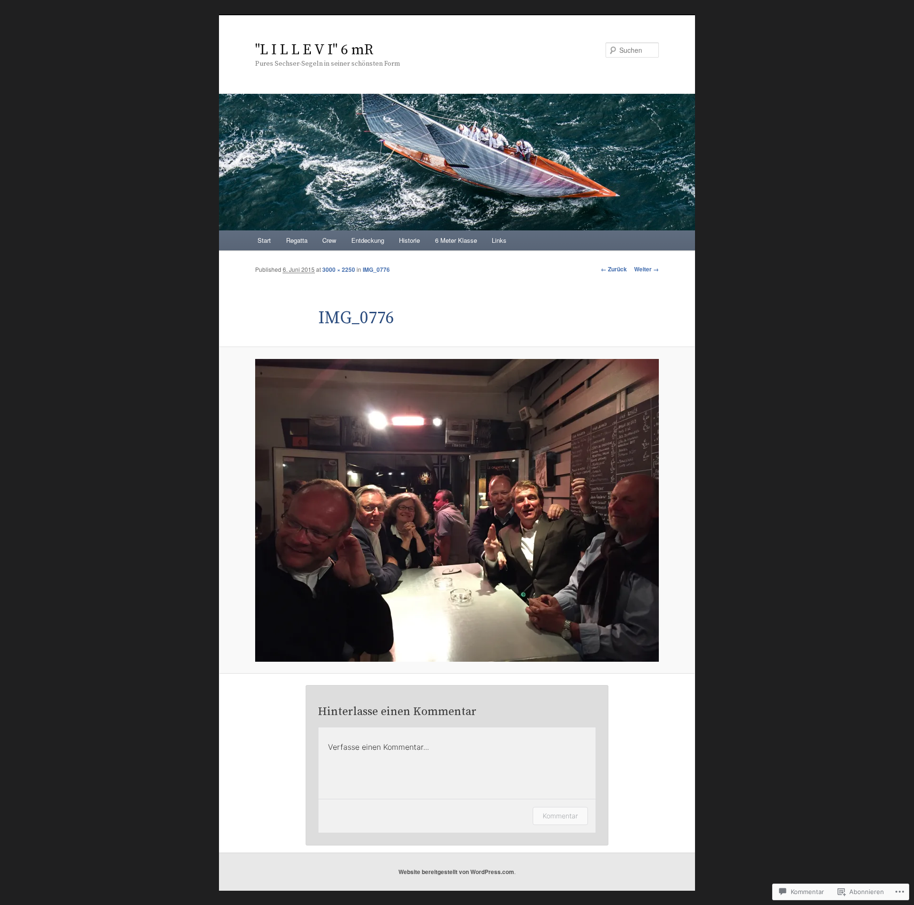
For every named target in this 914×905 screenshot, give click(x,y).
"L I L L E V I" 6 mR (314, 50)
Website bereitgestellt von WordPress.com (456, 871)
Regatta (297, 240)
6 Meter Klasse (456, 240)
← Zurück (614, 269)
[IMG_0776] (457, 510)
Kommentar (560, 816)
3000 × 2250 (338, 269)
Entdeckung (367, 240)
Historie (409, 240)
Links (499, 240)
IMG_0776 (376, 269)
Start (264, 240)
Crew (329, 240)
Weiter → (646, 269)
